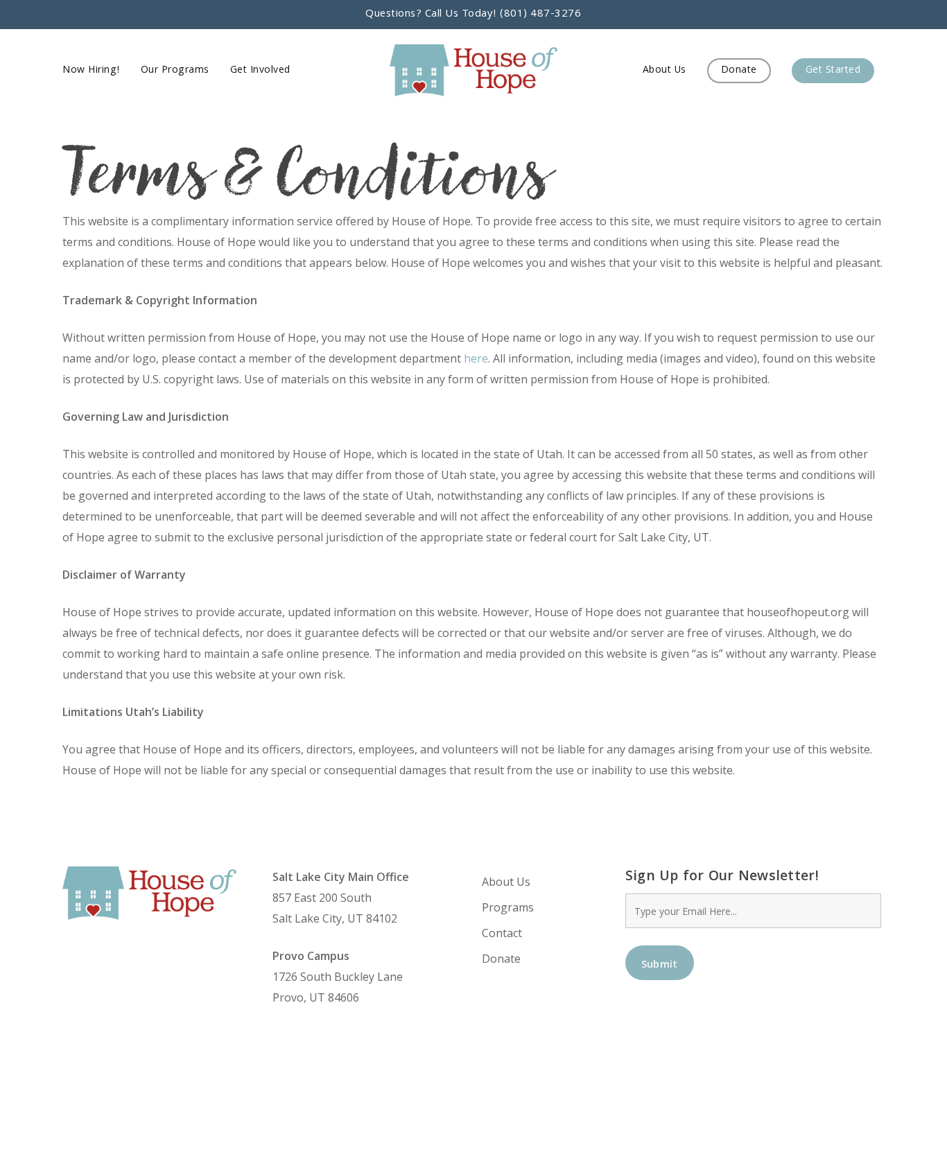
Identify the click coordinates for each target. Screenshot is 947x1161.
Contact (502, 933)
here (476, 358)
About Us (506, 881)
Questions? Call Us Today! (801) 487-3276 (473, 15)
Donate (501, 958)
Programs (508, 907)
